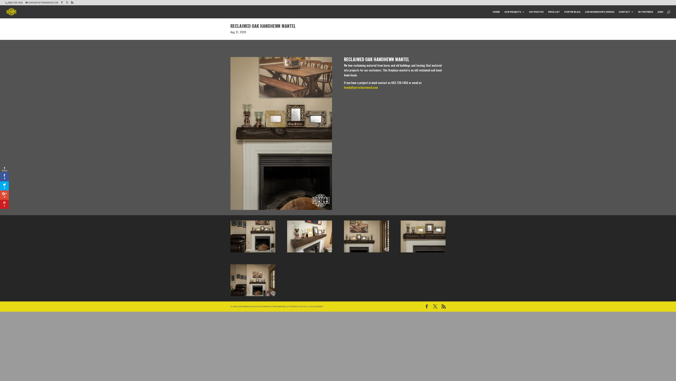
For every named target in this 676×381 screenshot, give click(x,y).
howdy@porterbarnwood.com (361, 87)
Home (496, 12)
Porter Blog (572, 12)
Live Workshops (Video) (599, 12)
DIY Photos (536, 12)
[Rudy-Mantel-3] (252, 296)
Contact (624, 12)
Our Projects (512, 12)
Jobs (660, 12)
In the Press (645, 12)
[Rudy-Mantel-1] (309, 252)
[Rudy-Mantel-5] (423, 252)
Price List (554, 12)
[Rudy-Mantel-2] (252, 252)
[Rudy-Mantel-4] (366, 252)
